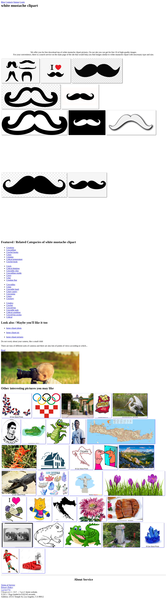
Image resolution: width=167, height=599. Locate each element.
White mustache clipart (10, 80)
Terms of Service (8, 585)
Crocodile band (12, 289)
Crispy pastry (11, 291)
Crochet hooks (12, 252)
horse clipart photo (14, 328)
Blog (3, 2)
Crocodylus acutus (14, 315)
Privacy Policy (7, 587)
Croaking (10, 247)
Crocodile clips (12, 271)
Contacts (9, 2)
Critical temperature (14, 259)
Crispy (9, 296)
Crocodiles (10, 284)
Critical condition (13, 312)
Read (3, 350)
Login (22, 2)
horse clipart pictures (14, 337)
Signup (16, 2)
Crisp (8, 278)
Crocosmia (10, 294)
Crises (8, 255)
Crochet (9, 305)
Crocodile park (12, 310)
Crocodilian (11, 250)
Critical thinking (13, 268)
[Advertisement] (83, 29)
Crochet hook (11, 262)
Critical (9, 317)
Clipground (13, 591)
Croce (8, 275)
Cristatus (9, 257)
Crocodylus (11, 308)
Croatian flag (11, 280)
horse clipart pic (12, 332)
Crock (8, 266)
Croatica (9, 303)
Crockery (10, 298)
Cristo (8, 287)
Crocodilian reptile (14, 273)
